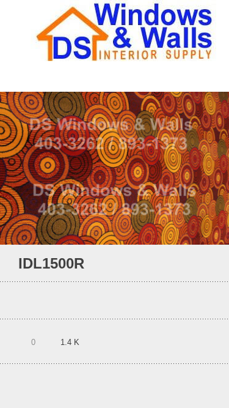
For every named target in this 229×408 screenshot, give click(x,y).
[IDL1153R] (205, 264)
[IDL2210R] (189, 264)
